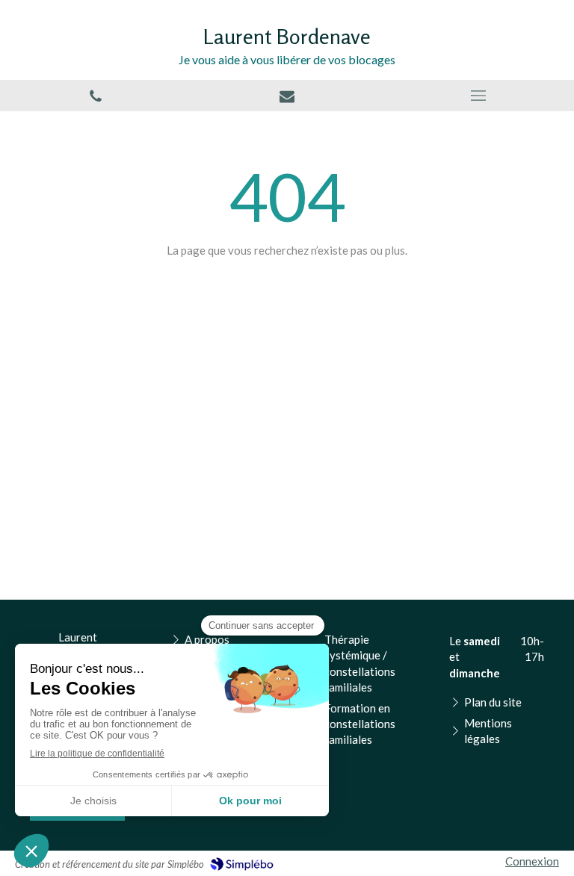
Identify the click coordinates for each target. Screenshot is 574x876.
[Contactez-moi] (287, 95)
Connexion (532, 861)
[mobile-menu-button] (478, 96)
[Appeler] (95, 95)
